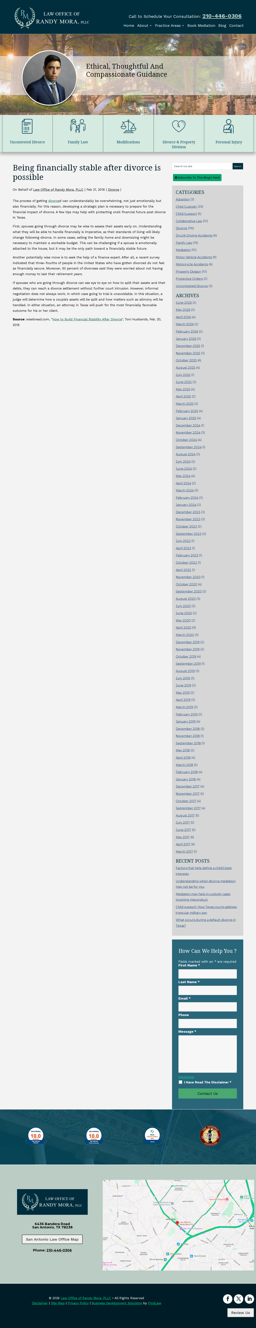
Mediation (183, 250)
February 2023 (187, 555)
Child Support (186, 214)
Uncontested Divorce (192, 286)
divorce (53, 201)
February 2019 (187, 714)
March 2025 (185, 404)
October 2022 (186, 562)
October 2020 (186, 584)
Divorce (113, 189)
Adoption (183, 199)
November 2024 (188, 432)
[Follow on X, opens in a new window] (238, 1299)
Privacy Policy (78, 1303)
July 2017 (183, 822)
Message (187, 1031)
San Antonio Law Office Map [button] (52, 1239)
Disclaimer (186, 1077)
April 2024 (183, 483)
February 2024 (187, 497)
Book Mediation (201, 25)
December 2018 (188, 729)
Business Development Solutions (117, 1303)
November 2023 (188, 519)
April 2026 (183, 317)
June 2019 (183, 685)
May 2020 (183, 620)
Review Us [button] (240, 1312)
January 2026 (186, 339)
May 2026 (183, 310)
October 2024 (186, 440)
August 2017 (185, 815)
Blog (222, 25)
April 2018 (183, 757)
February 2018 (187, 772)
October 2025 (186, 360)
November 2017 (188, 794)
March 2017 (184, 851)
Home (129, 25)
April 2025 (183, 396)
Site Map (58, 1303)
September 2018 (188, 743)
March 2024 (185, 490)
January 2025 (186, 418)
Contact (236, 25)
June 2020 (184, 613)
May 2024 (183, 476)
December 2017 (188, 786)
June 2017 (183, 830)
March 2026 (185, 324)
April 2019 (183, 700)
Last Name (189, 982)
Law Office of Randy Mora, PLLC (58, 189)
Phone (183, 1015)
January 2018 (186, 779)
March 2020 (185, 635)
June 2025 (184, 382)
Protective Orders (189, 279)
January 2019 (186, 721)
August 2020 (186, 599)
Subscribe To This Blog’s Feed (198, 177)
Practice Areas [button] (168, 25)
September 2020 (189, 591)
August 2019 (185, 671)
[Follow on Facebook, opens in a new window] (227, 1299)
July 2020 (183, 606)
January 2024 (186, 505)
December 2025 (188, 346)
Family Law (184, 243)
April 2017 (183, 844)
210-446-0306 (222, 16)
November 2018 (188, 736)
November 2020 (188, 577)
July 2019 (183, 678)
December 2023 (188, 512)
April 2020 (183, 627)
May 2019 (183, 693)
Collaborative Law (189, 221)
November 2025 (188, 353)
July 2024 (183, 461)
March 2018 (184, 765)
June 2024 (184, 468)
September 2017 (188, 808)
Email (184, 998)
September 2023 (188, 534)
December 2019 (188, 642)
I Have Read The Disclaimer (207, 1082)
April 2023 (183, 548)
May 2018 (183, 750)
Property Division (188, 271)
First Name (189, 965)
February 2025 (187, 411)
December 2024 (188, 425)
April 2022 (183, 570)
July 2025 (183, 375)
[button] (252, 1301)
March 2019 (184, 707)
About (142, 25)
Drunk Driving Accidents (194, 235)
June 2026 (184, 302)
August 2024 (185, 454)
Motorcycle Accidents (192, 264)
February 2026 (187, 331)
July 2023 (183, 541)
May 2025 (183, 389)
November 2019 (188, 649)
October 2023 (186, 526)
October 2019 (186, 656)
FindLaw (154, 1303)
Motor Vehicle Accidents (194, 257)
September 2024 (188, 447)
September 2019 (188, 663)
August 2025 (185, 367)
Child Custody (186, 206)
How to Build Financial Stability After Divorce (87, 319)
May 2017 (183, 837)
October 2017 (186, 801)
